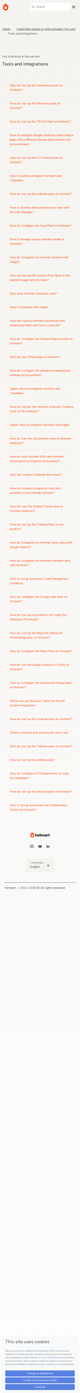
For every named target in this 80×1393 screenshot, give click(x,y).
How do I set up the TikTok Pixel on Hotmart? (40, 122)
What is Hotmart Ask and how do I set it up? (39, 733)
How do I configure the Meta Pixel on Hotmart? (41, 651)
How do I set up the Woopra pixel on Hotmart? (41, 792)
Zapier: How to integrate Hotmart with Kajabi (39, 425)
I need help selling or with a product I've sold (45, 29)
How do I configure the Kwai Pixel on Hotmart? (40, 226)
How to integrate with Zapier (29, 307)
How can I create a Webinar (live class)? (36, 475)
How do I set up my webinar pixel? (32, 760)
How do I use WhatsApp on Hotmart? (35, 357)
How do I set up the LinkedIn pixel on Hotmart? (41, 194)
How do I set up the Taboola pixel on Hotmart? (41, 746)
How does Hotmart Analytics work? (33, 294)
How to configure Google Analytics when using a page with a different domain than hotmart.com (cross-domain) (41, 139)
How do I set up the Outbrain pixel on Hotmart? (41, 719)
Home (6, 29)
